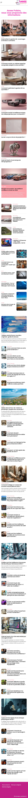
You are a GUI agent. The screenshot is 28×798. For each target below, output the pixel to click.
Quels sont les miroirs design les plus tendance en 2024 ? (16, 366)
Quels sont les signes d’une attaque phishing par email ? (12, 718)
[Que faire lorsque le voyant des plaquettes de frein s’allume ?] (3, 762)
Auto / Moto (3, 186)
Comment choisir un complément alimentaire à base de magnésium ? (15, 516)
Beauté (8, 522)
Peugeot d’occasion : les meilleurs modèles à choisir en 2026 (12, 189)
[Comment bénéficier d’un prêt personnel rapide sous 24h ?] (3, 691)
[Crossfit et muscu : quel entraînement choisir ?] (22, 275)
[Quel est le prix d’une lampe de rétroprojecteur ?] (14, 149)
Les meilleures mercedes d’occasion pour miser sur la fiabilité (19, 219)
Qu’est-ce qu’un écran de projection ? (13, 137)
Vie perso (3, 333)
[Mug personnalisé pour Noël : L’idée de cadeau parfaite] (3, 382)
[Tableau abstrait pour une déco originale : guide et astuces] (14, 324)
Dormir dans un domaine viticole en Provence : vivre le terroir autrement (18, 231)
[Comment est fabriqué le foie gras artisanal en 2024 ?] (3, 442)
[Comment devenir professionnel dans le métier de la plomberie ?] (3, 433)
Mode (8, 531)
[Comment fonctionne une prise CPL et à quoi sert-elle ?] (3, 507)
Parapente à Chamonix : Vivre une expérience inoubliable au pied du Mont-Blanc (8, 296)
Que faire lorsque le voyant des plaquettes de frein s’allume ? (15, 763)
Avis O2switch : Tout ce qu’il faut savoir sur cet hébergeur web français (8, 284)
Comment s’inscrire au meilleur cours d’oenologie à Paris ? (16, 732)
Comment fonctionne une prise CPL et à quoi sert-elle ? (16, 507)
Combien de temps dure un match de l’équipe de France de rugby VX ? (16, 374)
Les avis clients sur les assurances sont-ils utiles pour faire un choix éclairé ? (15, 357)
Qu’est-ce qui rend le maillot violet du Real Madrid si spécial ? (16, 603)
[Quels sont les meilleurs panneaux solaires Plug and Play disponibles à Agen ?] (3, 498)
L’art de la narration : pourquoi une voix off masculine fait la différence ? (16, 652)
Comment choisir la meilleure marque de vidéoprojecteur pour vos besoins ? (13, 113)
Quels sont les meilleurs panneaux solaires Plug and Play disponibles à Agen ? (16, 499)
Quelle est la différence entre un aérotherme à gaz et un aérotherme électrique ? (16, 459)
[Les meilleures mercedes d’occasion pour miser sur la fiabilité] (6, 219)
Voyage (14, 227)
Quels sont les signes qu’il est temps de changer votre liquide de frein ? (16, 772)
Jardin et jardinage (10, 679)
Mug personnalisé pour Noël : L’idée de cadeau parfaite (16, 383)
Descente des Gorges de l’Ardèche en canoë (8, 305)
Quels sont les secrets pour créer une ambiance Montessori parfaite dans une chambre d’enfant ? (16, 673)
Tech (8, 581)
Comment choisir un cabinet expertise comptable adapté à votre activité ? (13, 64)
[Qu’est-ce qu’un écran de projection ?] (14, 126)
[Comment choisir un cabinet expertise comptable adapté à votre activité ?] (14, 52)
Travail (2, 37)
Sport (8, 371)
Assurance (9, 590)
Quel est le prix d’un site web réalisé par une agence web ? (13, 637)
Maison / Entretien (10, 363)
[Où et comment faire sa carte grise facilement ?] (3, 348)
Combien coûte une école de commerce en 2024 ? (16, 576)
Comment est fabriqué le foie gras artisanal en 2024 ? (16, 443)
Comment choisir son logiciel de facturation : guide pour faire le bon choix (19, 208)
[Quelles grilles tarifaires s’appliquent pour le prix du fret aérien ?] (22, 254)
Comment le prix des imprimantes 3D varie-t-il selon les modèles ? (15, 584)
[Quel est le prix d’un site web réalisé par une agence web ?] (14, 625)
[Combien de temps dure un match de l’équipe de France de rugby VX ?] (3, 373)
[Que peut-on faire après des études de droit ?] (3, 450)
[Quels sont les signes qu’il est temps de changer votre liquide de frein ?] (3, 771)
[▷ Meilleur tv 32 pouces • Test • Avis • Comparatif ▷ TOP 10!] (6, 242)
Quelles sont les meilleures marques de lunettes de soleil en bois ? (16, 525)
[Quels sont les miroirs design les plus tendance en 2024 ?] (3, 365)
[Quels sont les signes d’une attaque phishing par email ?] (14, 707)
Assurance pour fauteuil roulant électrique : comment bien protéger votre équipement (16, 662)
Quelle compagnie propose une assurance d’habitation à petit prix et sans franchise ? (16, 593)
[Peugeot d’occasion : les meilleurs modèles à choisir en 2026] (14, 176)
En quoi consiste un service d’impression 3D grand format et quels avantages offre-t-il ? (15, 753)
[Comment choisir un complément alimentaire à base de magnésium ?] (3, 515)
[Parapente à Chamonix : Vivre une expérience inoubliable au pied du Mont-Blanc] (22, 296)
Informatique (3, 110)
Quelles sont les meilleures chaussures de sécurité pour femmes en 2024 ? (13, 563)
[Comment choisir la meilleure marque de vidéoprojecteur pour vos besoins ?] (14, 101)
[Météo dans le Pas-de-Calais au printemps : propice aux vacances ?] (14, 397)
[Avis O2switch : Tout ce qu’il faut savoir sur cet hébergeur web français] (22, 285)
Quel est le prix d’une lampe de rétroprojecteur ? (11, 160)
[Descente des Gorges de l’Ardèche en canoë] (22, 306)
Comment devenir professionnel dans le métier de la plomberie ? (16, 434)
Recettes (8, 440)
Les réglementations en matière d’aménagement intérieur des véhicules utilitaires (15, 424)
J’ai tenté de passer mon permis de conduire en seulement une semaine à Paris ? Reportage (15, 742)
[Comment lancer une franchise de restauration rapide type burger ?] (22, 264)
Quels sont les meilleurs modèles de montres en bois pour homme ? (16, 535)
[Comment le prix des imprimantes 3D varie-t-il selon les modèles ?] (3, 583)
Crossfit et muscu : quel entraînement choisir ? (8, 273)
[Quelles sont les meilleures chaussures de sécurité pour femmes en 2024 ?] (14, 551)
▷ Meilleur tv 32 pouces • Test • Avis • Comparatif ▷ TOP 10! (19, 242)
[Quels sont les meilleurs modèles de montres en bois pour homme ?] (3, 534)
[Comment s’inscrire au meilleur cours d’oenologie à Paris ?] (3, 731)
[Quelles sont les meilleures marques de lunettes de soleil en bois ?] (3, 524)
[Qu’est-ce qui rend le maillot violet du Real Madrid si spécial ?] (3, 602)
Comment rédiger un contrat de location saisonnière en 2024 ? (11, 485)
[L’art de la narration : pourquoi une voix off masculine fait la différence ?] (3, 651)
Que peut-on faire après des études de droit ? (16, 450)
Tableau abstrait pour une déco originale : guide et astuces (11, 336)
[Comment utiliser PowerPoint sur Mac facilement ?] (3, 611)
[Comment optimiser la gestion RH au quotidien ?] (14, 77)
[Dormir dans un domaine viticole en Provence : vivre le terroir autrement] (6, 231)
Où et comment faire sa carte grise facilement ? (16, 348)
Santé (8, 513)
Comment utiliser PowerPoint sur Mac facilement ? (16, 611)
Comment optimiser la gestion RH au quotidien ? (13, 88)
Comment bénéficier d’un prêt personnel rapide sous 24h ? (15, 692)
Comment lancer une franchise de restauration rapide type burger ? (8, 264)
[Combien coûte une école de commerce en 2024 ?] (3, 575)
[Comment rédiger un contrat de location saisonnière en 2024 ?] (14, 474)
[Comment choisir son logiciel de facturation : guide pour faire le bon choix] (6, 208)
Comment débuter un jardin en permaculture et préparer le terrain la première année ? (16, 683)
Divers (8, 728)
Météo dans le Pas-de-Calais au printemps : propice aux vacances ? (12, 408)
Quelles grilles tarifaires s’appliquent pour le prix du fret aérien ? (8, 253)
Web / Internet (10, 748)
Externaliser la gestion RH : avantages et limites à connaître (13, 39)
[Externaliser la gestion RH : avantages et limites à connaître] (14, 28)
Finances (3, 249)
